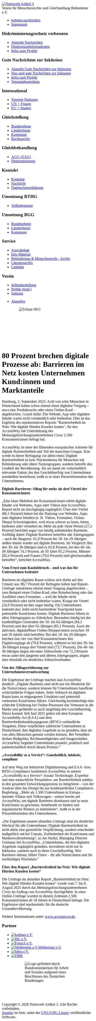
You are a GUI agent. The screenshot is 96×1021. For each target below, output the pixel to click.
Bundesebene (21, 126)
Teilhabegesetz (22, 206)
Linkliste (17, 267)
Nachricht (18, 183)
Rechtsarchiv (20, 139)
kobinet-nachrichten (25, 20)
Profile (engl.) (21, 289)
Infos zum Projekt (24, 51)
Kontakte (18, 179)
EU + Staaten (21, 108)
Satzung (17, 293)
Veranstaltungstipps (25, 82)
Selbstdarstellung (23, 285)
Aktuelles (18, 301)
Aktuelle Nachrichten (27, 42)
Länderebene (20, 130)
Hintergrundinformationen (30, 47)
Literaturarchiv (22, 263)
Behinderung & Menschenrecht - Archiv (40, 259)
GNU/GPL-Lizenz (55, 1013)
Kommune (19, 135)
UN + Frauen (21, 104)
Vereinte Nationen (24, 100)
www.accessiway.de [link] (60, 917)
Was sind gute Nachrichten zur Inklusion (41, 73)
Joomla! (8, 1013)
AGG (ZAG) (21, 157)
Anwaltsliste (20, 250)
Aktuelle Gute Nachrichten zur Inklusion (41, 69)
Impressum (19, 24)
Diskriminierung (23, 161)
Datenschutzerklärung (27, 188)
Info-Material (21, 254)
